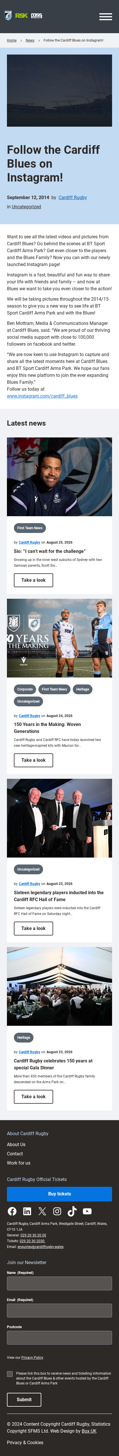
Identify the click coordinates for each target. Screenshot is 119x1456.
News (30, 40)
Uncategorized (26, 206)
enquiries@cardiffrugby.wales (41, 1247)
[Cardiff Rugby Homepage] (23, 17)
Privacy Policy (32, 1358)
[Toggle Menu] (105, 16)
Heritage (82, 689)
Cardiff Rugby (73, 197)
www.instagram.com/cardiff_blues (42, 396)
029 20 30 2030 (32, 1241)
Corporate (25, 689)
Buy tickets (59, 1194)
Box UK (89, 1431)
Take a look (37, 582)
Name (20, 1273)
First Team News (29, 528)
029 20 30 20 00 (33, 1235)
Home (11, 40)
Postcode (14, 1327)
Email (20, 1300)
